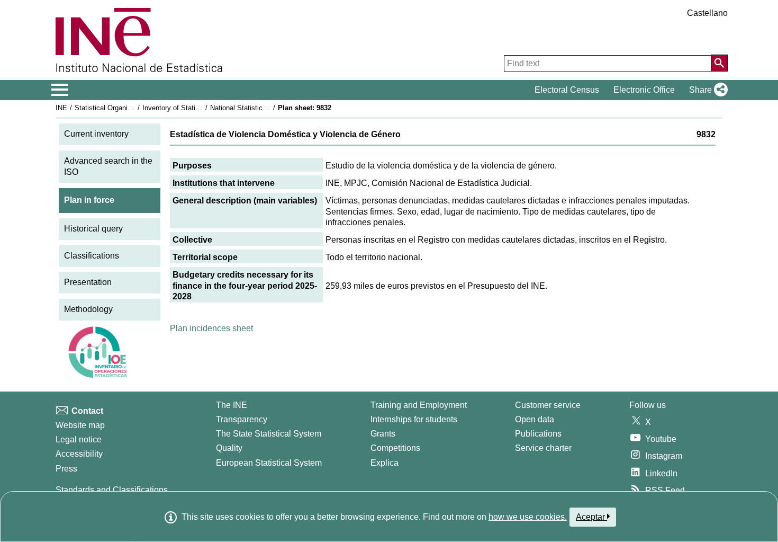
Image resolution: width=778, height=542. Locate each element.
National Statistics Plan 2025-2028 (263, 108)
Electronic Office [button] (644, 89)
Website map (80, 425)
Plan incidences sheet (211, 328)
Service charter (543, 447)
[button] (706, 90)
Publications (538, 433)
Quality (229, 447)
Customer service (548, 405)
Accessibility (79, 453)
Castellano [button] (707, 12)
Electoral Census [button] (567, 89)
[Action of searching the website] (719, 63)
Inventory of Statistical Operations (194, 108)
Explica (384, 462)
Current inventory (96, 133)
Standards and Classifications (112, 489)
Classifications (91, 255)
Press (66, 468)
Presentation (88, 282)
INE (61, 108)
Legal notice (79, 439)
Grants (382, 433)
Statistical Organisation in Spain (124, 108)
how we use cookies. (527, 516)
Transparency (241, 419)
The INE (231, 405)
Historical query (93, 228)
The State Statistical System (268, 433)
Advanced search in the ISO (108, 166)
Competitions (395, 447)
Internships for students (413, 419)
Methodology (88, 309)
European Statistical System (269, 462)
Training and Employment (418, 405)
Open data (534, 419)
